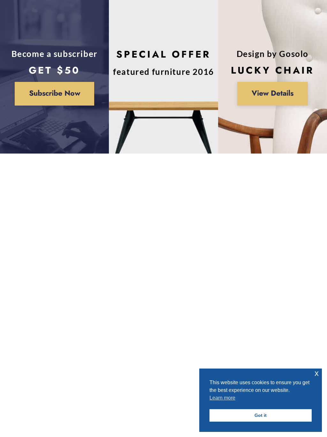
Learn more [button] (222, 398)
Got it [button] (261, 415)
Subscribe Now (54, 93)
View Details (272, 93)
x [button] (317, 373)
